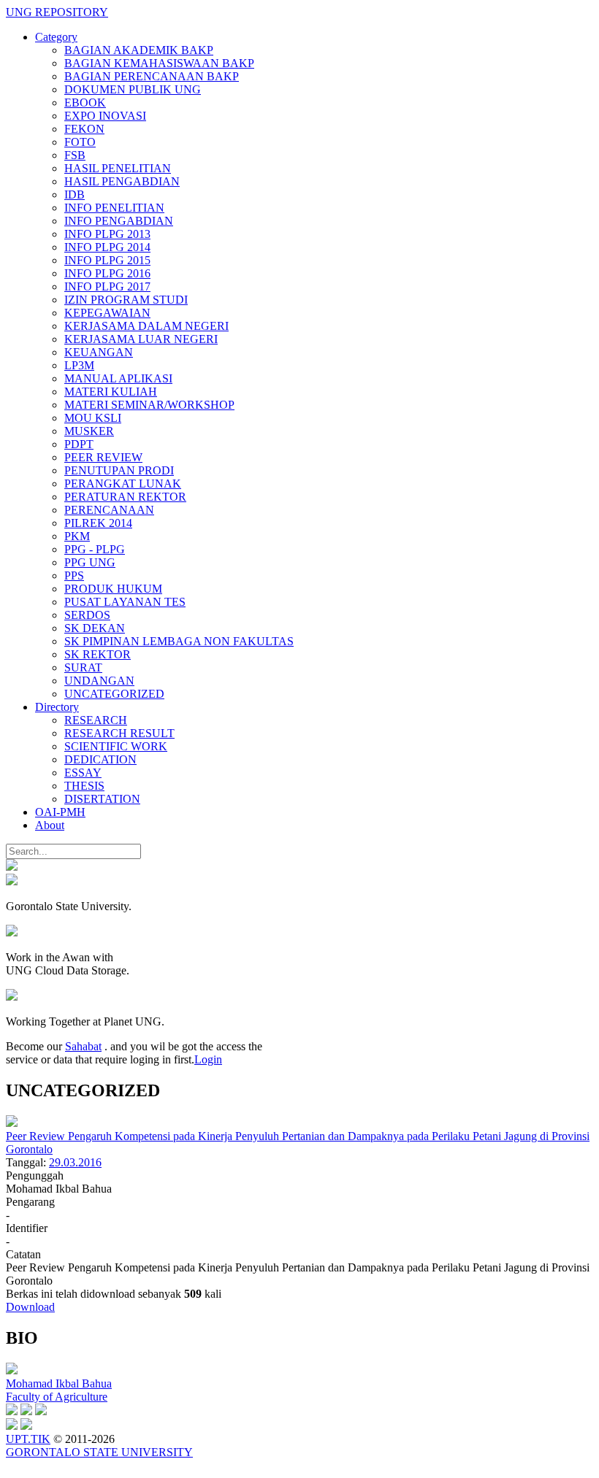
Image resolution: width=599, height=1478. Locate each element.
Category (56, 37)
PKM (77, 536)
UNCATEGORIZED (114, 694)
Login (208, 1059)
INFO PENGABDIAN (118, 221)
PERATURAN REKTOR (125, 496)
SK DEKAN (94, 628)
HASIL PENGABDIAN (122, 181)
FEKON (84, 129)
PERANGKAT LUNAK (122, 483)
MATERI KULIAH (110, 391)
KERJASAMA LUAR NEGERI (141, 339)
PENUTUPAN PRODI (119, 470)
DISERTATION (102, 799)
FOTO (80, 142)
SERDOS (87, 615)
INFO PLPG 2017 (107, 286)
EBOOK (85, 102)
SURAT (83, 667)
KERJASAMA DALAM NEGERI (146, 326)
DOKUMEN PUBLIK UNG (132, 89)
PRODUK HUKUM (113, 588)
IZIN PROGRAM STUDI (126, 299)
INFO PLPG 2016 (107, 273)
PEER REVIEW (103, 457)
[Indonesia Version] (12, 867)
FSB (74, 155)
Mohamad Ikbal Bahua (59, 1383)
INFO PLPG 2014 (107, 247)
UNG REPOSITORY (57, 12)
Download (30, 1307)
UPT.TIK (28, 1439)
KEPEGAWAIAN (107, 313)
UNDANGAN (99, 680)
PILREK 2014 (98, 523)
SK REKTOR (97, 654)
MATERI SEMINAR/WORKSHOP (149, 405)
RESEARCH (95, 720)
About (49, 825)
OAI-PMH (60, 812)
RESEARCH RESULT (119, 733)
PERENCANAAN (109, 510)
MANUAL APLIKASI (118, 378)
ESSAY (83, 772)
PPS (74, 575)
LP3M (79, 365)
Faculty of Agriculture (56, 1396)
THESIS (84, 786)
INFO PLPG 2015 (107, 260)
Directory (57, 707)
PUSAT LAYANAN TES (125, 602)
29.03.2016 (75, 1162)
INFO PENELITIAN (114, 207)
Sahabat (83, 1046)
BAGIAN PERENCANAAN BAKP (151, 76)
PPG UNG (89, 562)
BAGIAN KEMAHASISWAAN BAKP (159, 63)
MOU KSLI (92, 418)
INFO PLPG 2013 (107, 234)
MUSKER (89, 431)
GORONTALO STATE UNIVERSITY (99, 1452)
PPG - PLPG (94, 549)
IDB (74, 194)
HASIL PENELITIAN (117, 168)
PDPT (79, 444)
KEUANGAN (98, 352)
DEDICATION (100, 759)
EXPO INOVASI (105, 115)
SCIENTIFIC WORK (115, 746)
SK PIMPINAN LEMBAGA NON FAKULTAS (179, 641)
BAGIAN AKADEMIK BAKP (138, 50)
